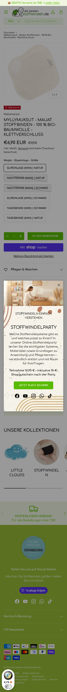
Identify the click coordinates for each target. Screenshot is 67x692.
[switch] (8, 687)
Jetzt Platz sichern (33, 385)
